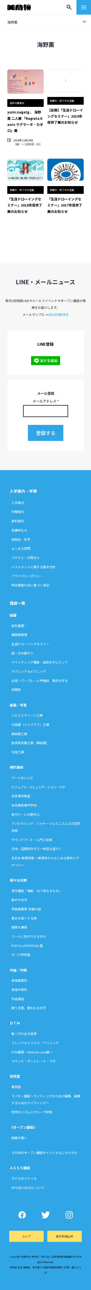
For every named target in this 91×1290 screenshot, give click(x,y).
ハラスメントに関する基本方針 (33, 567)
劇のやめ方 (19, 899)
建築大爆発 (19, 927)
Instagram (69, 1215)
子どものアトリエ (24, 1178)
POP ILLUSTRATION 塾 (27, 945)
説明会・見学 (20, 539)
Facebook (21, 1215)
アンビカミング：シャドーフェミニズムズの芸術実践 (45, 827)
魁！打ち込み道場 (24, 1033)
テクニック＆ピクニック (28, 671)
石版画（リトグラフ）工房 (30, 724)
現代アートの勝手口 (25, 814)
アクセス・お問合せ (25, 557)
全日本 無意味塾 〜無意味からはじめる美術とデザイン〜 (45, 861)
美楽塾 (16, 1086)
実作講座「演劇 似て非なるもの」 (36, 890)
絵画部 (16, 689)
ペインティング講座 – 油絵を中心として (39, 662)
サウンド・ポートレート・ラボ (33, 1061)
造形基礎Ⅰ (19, 625)
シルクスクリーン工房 (27, 715)
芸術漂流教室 (20, 796)
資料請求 (17, 521)
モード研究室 (20, 954)
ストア (26, 1236)
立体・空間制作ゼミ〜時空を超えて (36, 848)
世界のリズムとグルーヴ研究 (31, 1112)
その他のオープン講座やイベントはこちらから (44, 1152)
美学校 (24, 7)
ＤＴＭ (15, 1023)
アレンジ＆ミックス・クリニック (35, 1043)
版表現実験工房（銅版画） (30, 742)
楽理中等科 (19, 989)
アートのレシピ (22, 777)
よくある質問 (20, 548)
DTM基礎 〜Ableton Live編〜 (31, 1052)
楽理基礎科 (19, 980)
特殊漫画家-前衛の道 (26, 909)
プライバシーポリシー (27, 576)
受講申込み (19, 530)
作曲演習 (17, 999)
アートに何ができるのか (28, 936)
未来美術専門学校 (24, 805)
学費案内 (17, 511)
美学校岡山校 (64, 1236)
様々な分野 (18, 880)
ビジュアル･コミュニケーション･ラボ (38, 787)
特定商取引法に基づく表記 (30, 585)
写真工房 (17, 752)
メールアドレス (46, 401)
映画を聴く (19, 1137)
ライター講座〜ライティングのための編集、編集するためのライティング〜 (45, 1099)
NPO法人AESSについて (27, 1187)
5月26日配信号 (58, 314)
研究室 (15, 1076)
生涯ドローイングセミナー (30, 644)
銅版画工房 (19, 733)
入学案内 (17, 502)
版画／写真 (18, 705)
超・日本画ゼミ (22, 653)
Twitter (45, 1215)
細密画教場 (19, 634)
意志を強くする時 (24, 918)
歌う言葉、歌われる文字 (28, 1008)
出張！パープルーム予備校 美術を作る (39, 680)
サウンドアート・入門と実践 (31, 839)
